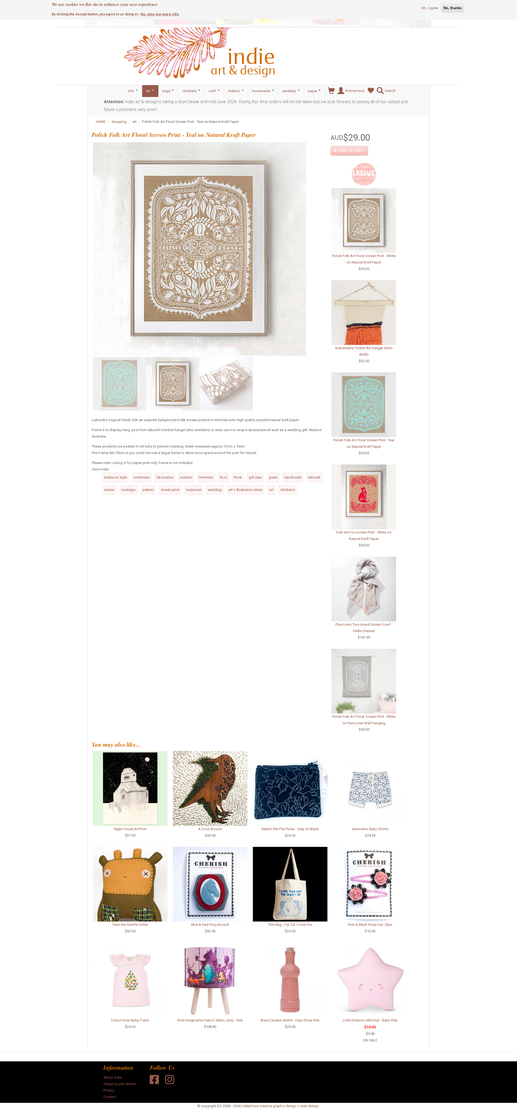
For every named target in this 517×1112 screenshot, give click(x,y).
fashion (234, 91)
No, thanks (452, 8)
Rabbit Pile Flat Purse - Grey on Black (290, 829)
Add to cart (350, 150)
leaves (109, 490)
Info (131, 91)
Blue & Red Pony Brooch (210, 925)
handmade (292, 477)
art (148, 91)
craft (213, 91)
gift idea (255, 477)
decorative (164, 477)
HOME (101, 122)
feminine (206, 477)
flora (223, 477)
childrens (190, 91)
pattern (148, 490)
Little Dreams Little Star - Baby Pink (370, 1020)
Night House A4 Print (130, 829)
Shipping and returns (119, 1084)
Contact (109, 1097)
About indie (112, 1077)
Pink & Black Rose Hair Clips (370, 925)
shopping (119, 122)
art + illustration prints (246, 490)
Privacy (108, 1090)
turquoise (193, 490)
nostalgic (128, 490)
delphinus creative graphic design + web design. (281, 1106)
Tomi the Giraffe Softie (130, 925)
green (273, 477)
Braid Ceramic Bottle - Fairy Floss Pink (290, 1020)
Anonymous (354, 91)
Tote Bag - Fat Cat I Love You (290, 925)
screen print (170, 490)
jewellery (289, 91)
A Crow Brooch (210, 829)
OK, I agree (429, 8)
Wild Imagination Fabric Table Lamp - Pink (210, 1020)
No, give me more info (160, 14)
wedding (215, 490)
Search (390, 91)
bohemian (142, 477)
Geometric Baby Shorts (370, 829)
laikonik (314, 477)
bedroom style (115, 477)
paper (313, 91)
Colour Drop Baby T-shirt (130, 1020)
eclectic (186, 477)
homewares (261, 91)
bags (167, 91)
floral (238, 477)
